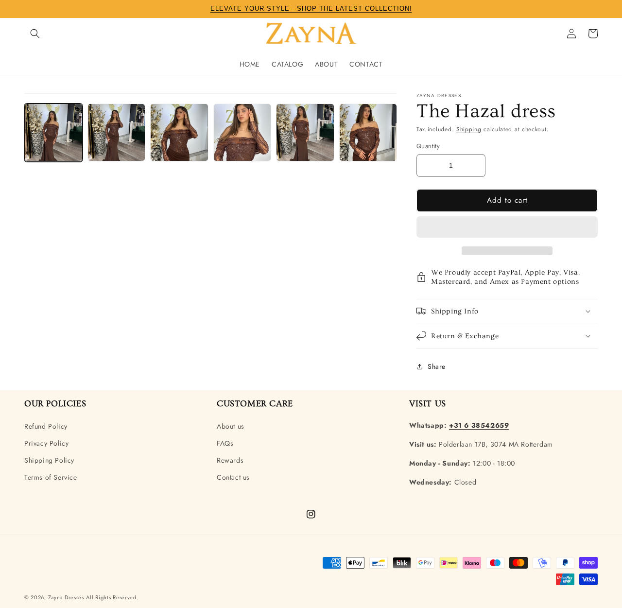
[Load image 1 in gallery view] (53, 133)
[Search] (35, 33)
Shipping (469, 129)
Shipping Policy (49, 460)
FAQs (225, 443)
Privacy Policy (46, 443)
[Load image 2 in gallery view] (116, 133)
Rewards (230, 460)
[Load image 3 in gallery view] (179, 133)
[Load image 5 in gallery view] (305, 133)
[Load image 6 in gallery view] (368, 133)
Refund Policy (46, 426)
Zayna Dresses (66, 597)
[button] (507, 227)
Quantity (428, 146)
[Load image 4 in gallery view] (242, 133)
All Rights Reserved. (112, 597)
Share (437, 366)
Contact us (233, 477)
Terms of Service (50, 477)
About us (230, 426)
